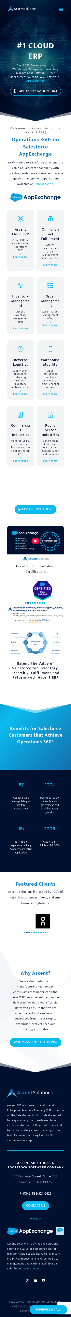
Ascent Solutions (36, 1302)
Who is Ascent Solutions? (35, 1042)
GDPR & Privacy (54, 1302)
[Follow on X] (27, 1280)
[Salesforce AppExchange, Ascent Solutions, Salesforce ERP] (35, 201)
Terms (20, 1306)
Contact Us (35, 1206)
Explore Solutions (37, 509)
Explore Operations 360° (37, 91)
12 (52, 496)
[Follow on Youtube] (43, 1280)
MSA (14, 1306)
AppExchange (35, 80)
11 (49, 496)
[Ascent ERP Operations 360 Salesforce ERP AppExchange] (35, 654)
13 (55, 496)
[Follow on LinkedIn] (35, 1280)
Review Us (36, 1218)
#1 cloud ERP (35, 51)
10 (45, 496)
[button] (25, 603)
